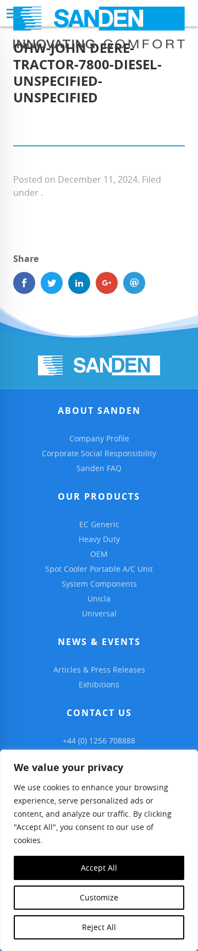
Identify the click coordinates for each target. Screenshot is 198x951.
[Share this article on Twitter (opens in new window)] (52, 283)
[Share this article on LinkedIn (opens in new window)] (79, 283)
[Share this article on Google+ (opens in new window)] (107, 283)
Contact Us (99, 713)
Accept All (99, 867)
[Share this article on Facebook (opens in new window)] (24, 283)
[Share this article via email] (134, 283)
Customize (99, 897)
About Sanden (99, 411)
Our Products (99, 496)
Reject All (99, 927)
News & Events (99, 642)
